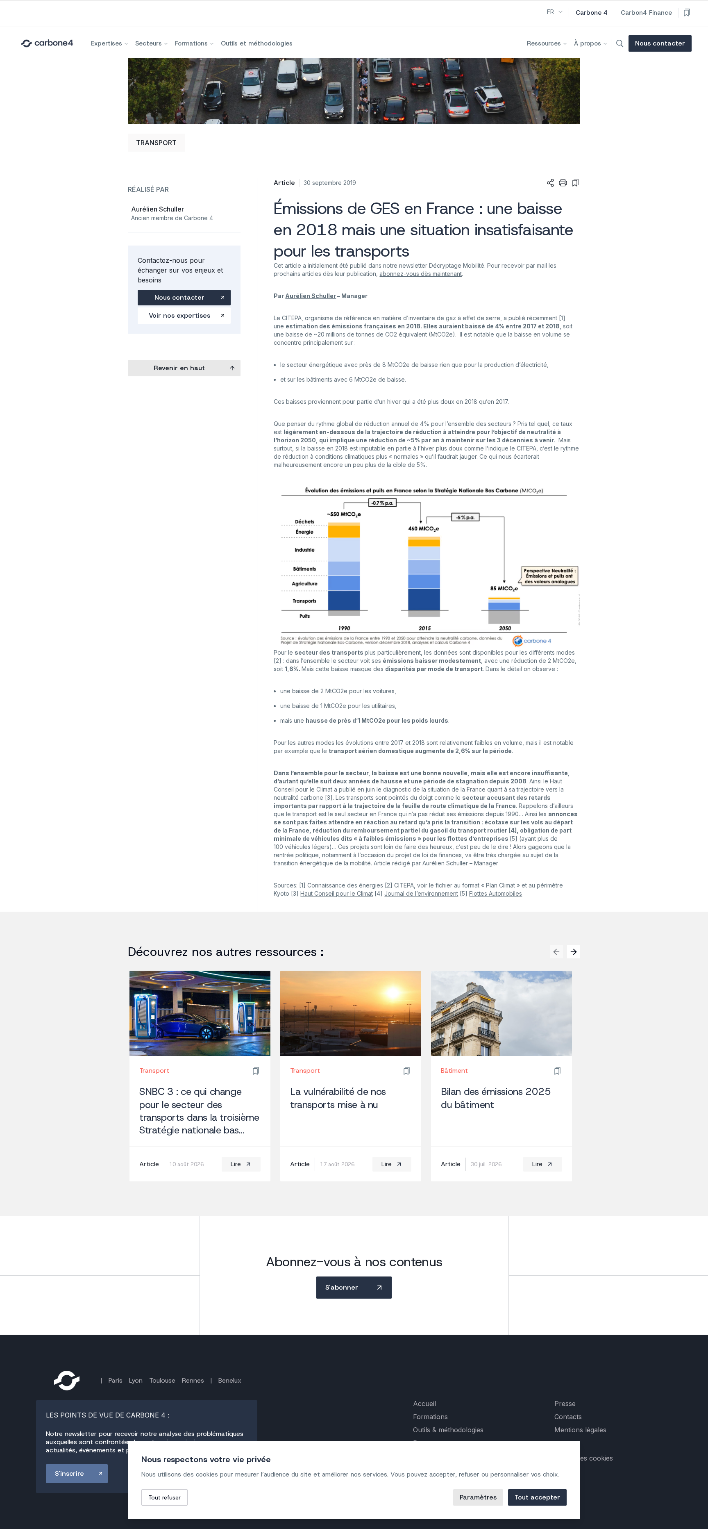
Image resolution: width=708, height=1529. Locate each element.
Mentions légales (580, 1430)
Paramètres (478, 1497)
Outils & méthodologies (448, 1430)
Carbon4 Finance (646, 13)
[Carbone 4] (67, 1380)
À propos (587, 43)
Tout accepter (537, 1497)
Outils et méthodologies (257, 43)
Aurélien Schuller (446, 863)
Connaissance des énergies (345, 885)
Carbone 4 (592, 13)
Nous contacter (660, 43)
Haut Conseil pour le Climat (336, 893)
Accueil (424, 1403)
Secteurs (148, 43)
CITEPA (404, 885)
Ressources (544, 43)
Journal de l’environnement (421, 893)
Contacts (568, 1416)
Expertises (106, 43)
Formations (191, 43)
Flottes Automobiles (495, 893)
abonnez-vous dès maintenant (420, 273)
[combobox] (555, 12)
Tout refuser (164, 1497)
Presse (565, 1403)
